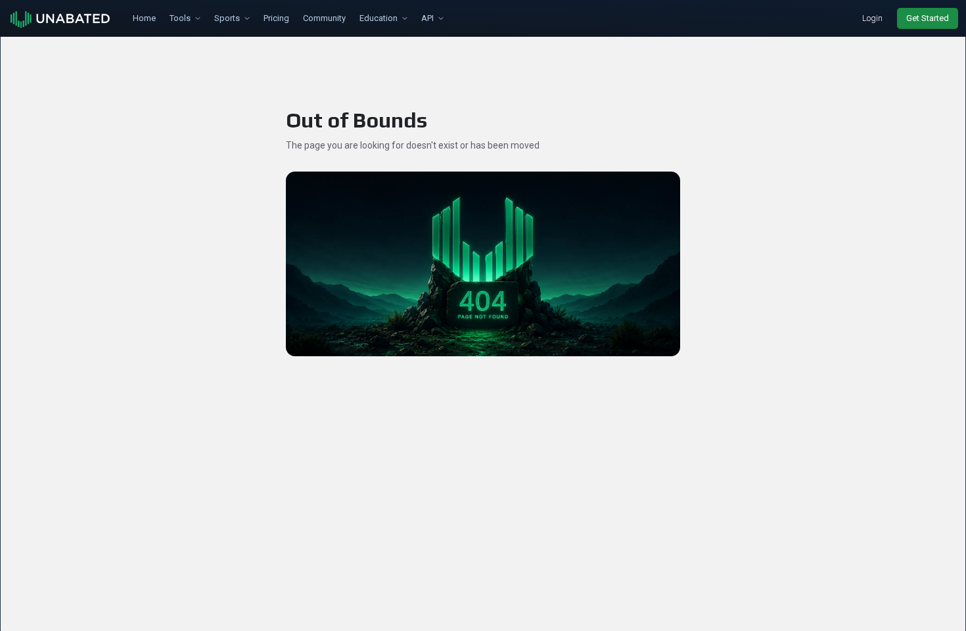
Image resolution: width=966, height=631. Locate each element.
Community (324, 18)
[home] (61, 18)
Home (144, 18)
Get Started (927, 18)
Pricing (276, 18)
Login (872, 18)
